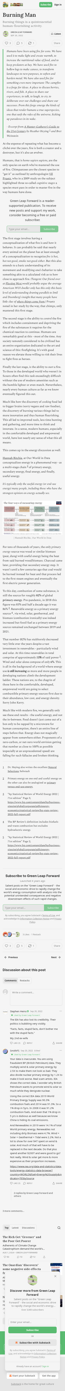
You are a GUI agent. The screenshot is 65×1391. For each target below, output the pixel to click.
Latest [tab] (15, 1227)
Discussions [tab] (28, 1227)
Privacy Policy (38, 1356)
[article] (32, 1247)
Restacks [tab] (25, 980)
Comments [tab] (10, 980)
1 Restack (36, 934)
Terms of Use (48, 915)
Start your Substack (23, 1375)
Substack (16, 1384)
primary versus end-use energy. (32, 785)
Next (54, 957)
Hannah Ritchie (12, 458)
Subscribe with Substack (35, 1342)
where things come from (30, 301)
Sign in (58, 4)
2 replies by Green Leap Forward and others (33, 1195)
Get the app (49, 1375)
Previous (13, 957)
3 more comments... (13, 1210)
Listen (57, 33)
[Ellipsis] (60, 1011)
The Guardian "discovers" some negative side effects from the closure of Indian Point (22, 1269)
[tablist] (17, 980)
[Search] (59, 1227)
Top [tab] (6, 1227)
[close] (55, 1276)
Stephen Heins (18, 1011)
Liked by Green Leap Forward (27, 1015)
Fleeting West (14, 283)
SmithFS (14, 1050)
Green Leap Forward (21, 32)
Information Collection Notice (35, 918)
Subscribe (45, 4)
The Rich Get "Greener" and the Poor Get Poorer (22, 1239)
